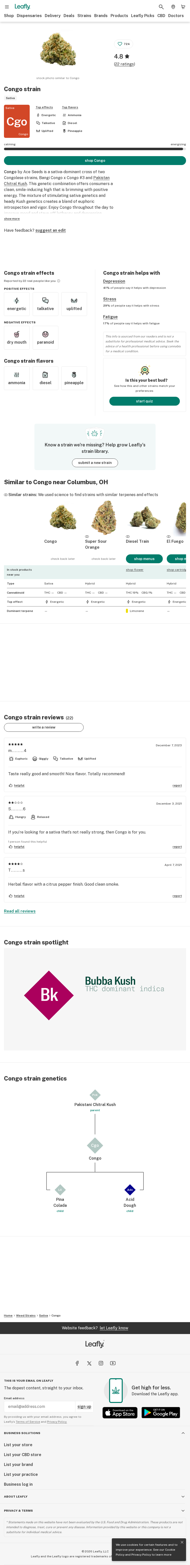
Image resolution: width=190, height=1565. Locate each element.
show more (12, 218)
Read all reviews (20, 911)
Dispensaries (29, 15)
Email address (14, 1398)
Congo (56, 1315)
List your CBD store (22, 1454)
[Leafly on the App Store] (120, 1413)
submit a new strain (95, 463)
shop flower (134, 569)
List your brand (18, 1464)
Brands (101, 15)
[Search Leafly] (161, 7)
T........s (16, 870)
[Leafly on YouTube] (113, 1363)
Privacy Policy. (57, 1421)
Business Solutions (22, 1433)
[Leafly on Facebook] (77, 1363)
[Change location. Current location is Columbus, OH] (173, 7)
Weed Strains (26, 1315)
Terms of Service (28, 1421)
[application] (95, 999)
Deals (69, 15)
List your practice (21, 1474)
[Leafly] (22, 7)
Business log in (18, 1484)
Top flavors (70, 107)
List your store (18, 1444)
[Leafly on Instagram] (101, 1363)
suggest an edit (50, 230)
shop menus (144, 559)
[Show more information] (59, 281)
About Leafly (15, 1496)
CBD (161, 15)
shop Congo (95, 161)
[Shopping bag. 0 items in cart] (183, 7)
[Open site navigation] (7, 7)
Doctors (176, 15)
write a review (43, 727)
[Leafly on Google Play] (161, 1413)
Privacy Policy (141, 1554)
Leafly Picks (142, 15)
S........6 (17, 809)
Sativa (43, 1315)
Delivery (53, 15)
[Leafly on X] (89, 1363)
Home (8, 1315)
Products (119, 15)
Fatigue (110, 316)
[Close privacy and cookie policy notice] (182, 1542)
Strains (84, 15)
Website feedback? (95, 1328)
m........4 (17, 750)
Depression (114, 281)
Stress (109, 299)
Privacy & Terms (18, 1510)
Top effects (44, 107)
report (177, 785)
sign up (84, 1406)
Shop (9, 15)
